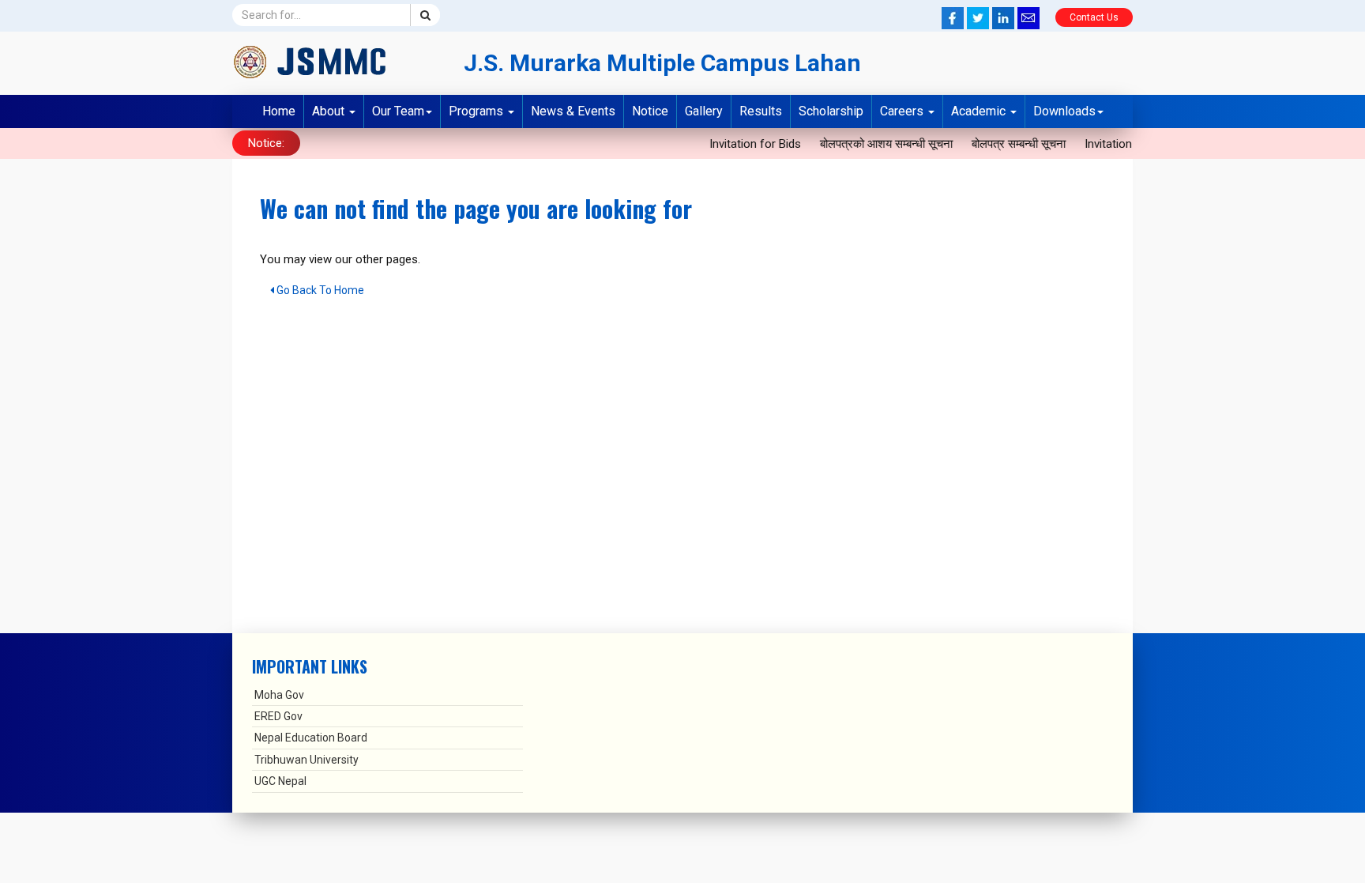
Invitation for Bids (747, 144)
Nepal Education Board (310, 737)
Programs (477, 111)
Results (760, 111)
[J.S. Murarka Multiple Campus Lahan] (336, 61)
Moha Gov (279, 695)
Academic (980, 111)
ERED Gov (278, 716)
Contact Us (1094, 17)
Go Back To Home (319, 290)
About (330, 111)
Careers (903, 111)
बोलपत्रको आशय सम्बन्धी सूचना (878, 144)
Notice (650, 111)
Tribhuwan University (306, 759)
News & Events (573, 111)
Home (278, 111)
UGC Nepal (280, 781)
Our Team (398, 111)
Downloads (1064, 111)
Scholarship (831, 111)
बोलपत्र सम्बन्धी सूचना (1010, 144)
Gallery (704, 111)
